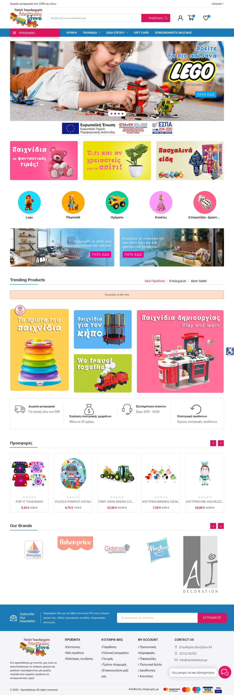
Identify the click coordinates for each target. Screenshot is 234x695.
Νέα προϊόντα (155, 281)
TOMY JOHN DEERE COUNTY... (117, 501)
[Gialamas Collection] (117, 549)
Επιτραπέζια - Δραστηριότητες (204, 217)
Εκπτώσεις (73, 647)
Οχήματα (117, 217)
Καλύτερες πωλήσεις (79, 658)
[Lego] (29, 202)
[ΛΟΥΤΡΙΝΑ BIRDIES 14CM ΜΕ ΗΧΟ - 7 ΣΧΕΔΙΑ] (161, 473)
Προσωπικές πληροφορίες (147, 649)
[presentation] (213, 443)
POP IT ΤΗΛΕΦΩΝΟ (29, 501)
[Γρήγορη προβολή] (29, 491)
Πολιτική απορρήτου (116, 652)
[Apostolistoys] (35, 647)
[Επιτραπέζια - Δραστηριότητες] (204, 202)
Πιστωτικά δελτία (150, 664)
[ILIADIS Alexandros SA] (200, 565)
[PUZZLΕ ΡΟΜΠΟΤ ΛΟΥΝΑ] (73, 473)
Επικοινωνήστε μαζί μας (114, 673)
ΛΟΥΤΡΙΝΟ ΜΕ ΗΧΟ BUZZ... (205, 501)
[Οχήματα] (117, 202)
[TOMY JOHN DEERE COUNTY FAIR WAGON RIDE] (117, 473)
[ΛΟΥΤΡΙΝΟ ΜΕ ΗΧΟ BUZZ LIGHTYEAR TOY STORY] (205, 473)
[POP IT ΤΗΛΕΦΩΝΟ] (29, 473)
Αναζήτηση (156, 18)
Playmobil (73, 217)
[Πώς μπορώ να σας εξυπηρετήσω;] (224, 672)
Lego (29, 217)
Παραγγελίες (147, 658)
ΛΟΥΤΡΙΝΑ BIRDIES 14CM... (161, 501)
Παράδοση (109, 647)
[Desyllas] (33, 549)
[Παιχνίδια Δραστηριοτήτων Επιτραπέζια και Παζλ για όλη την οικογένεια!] (117, 81)
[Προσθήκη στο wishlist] (37, 491)
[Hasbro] (159, 549)
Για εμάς (108, 658)
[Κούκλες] (161, 202)
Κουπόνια (146, 676)
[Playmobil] (73, 202)
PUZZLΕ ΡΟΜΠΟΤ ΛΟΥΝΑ (73, 501)
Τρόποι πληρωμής (115, 664)
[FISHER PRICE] (75, 543)
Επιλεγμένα (177, 281)
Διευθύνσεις (147, 670)
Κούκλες (161, 217)
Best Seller (199, 281)
